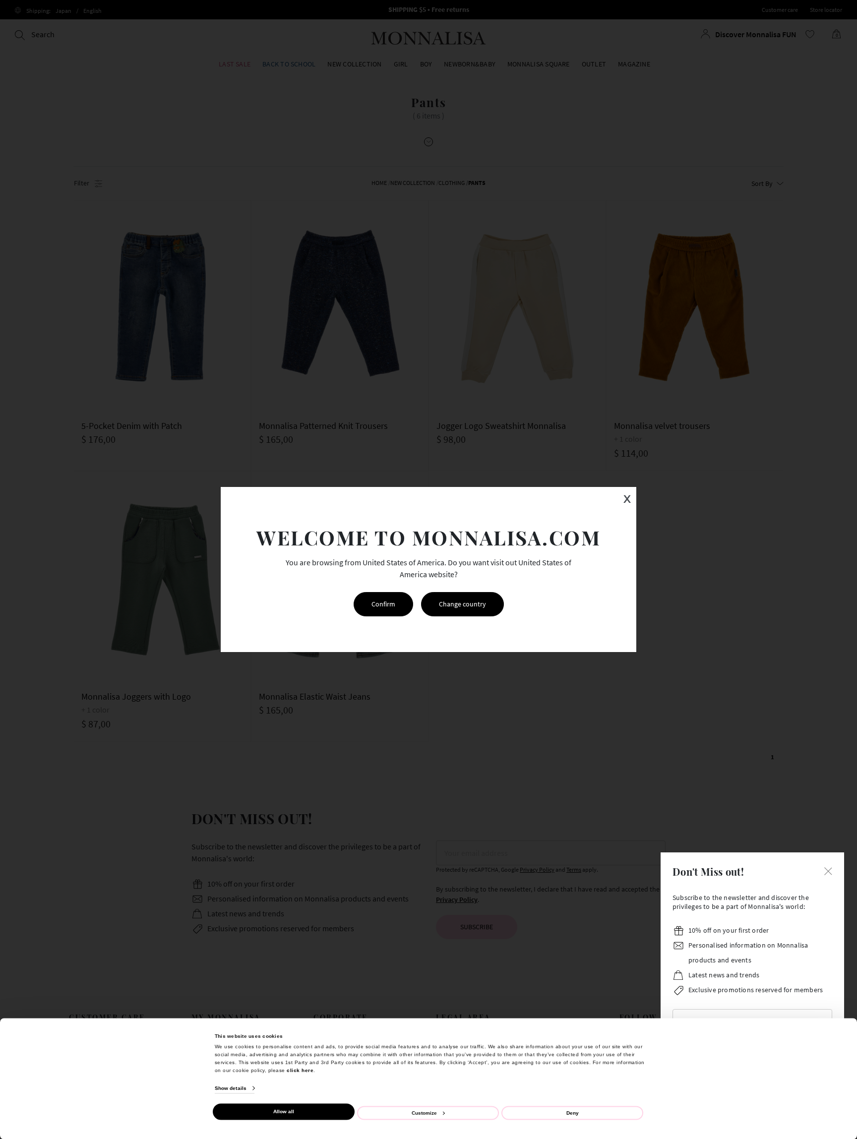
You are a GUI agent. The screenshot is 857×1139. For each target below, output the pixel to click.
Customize (424, 1112)
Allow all (283, 1111)
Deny (572, 1112)
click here (300, 1070)
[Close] (828, 870)
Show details (230, 1088)
